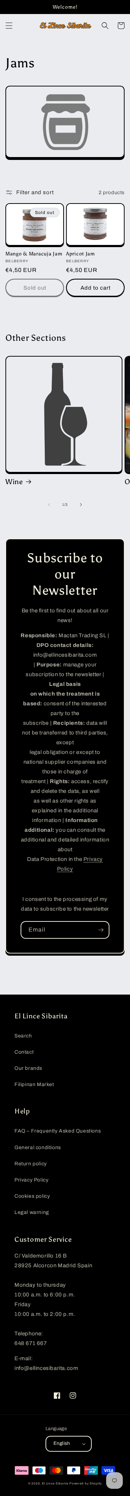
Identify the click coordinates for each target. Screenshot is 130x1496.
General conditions (37, 1147)
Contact (24, 1052)
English (61, 1443)
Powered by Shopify (85, 1483)
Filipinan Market (34, 1084)
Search (23, 1036)
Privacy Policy (31, 1180)
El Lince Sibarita (55, 1483)
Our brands (28, 1068)
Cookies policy (32, 1196)
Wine (14, 481)
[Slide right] (81, 505)
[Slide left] (49, 505)
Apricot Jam (80, 253)
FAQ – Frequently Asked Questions (57, 1131)
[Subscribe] (101, 930)
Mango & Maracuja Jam (33, 253)
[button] (9, 26)
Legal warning (31, 1212)
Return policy (30, 1163)
